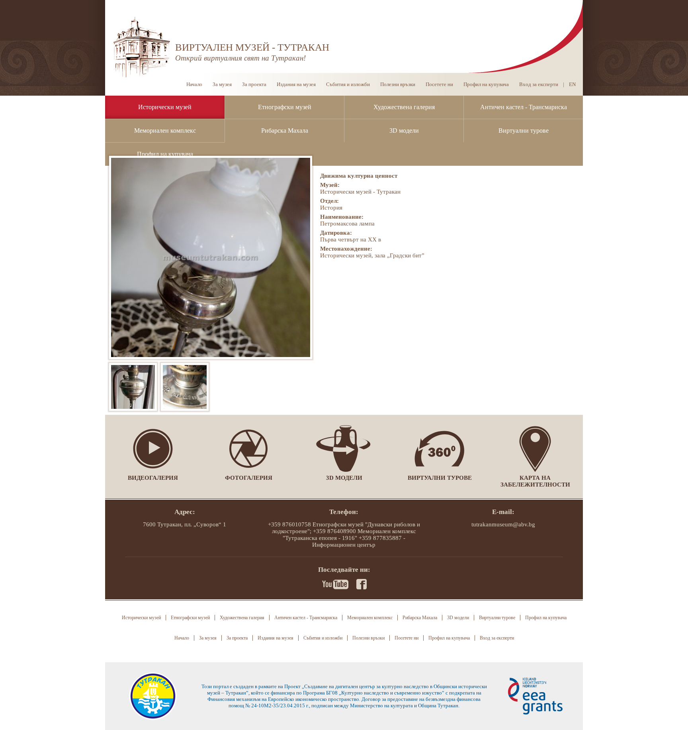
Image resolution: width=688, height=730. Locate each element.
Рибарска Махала (284, 130)
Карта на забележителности (535, 481)
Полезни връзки (397, 84)
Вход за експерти (538, 84)
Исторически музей (165, 107)
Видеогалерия (153, 478)
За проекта (254, 84)
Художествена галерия (404, 107)
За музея (222, 84)
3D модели (404, 130)
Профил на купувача (165, 154)
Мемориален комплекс (165, 130)
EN (572, 84)
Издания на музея (296, 84)
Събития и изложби (348, 84)
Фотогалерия (248, 478)
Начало (194, 84)
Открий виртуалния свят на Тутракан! (240, 58)
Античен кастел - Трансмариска (523, 107)
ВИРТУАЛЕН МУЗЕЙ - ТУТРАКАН (252, 47)
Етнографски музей (284, 107)
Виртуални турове (523, 130)
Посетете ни (439, 84)
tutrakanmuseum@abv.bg (503, 524)
